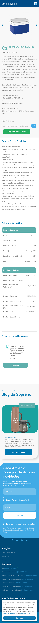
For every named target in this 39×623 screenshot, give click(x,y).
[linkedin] (26, 540)
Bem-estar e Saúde (27, 406)
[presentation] (2, 25)
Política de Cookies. (25, 613)
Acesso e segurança (8, 552)
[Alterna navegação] (35, 3)
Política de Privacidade (11, 530)
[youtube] (17, 540)
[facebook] (12, 540)
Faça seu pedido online (17, 132)
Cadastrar (19, 515)
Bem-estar (5, 556)
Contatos (6, 564)
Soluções (6, 548)
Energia (4, 560)
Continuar (19, 618)
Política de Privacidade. (9, 613)
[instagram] (22, 540)
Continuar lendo (18, 452)
